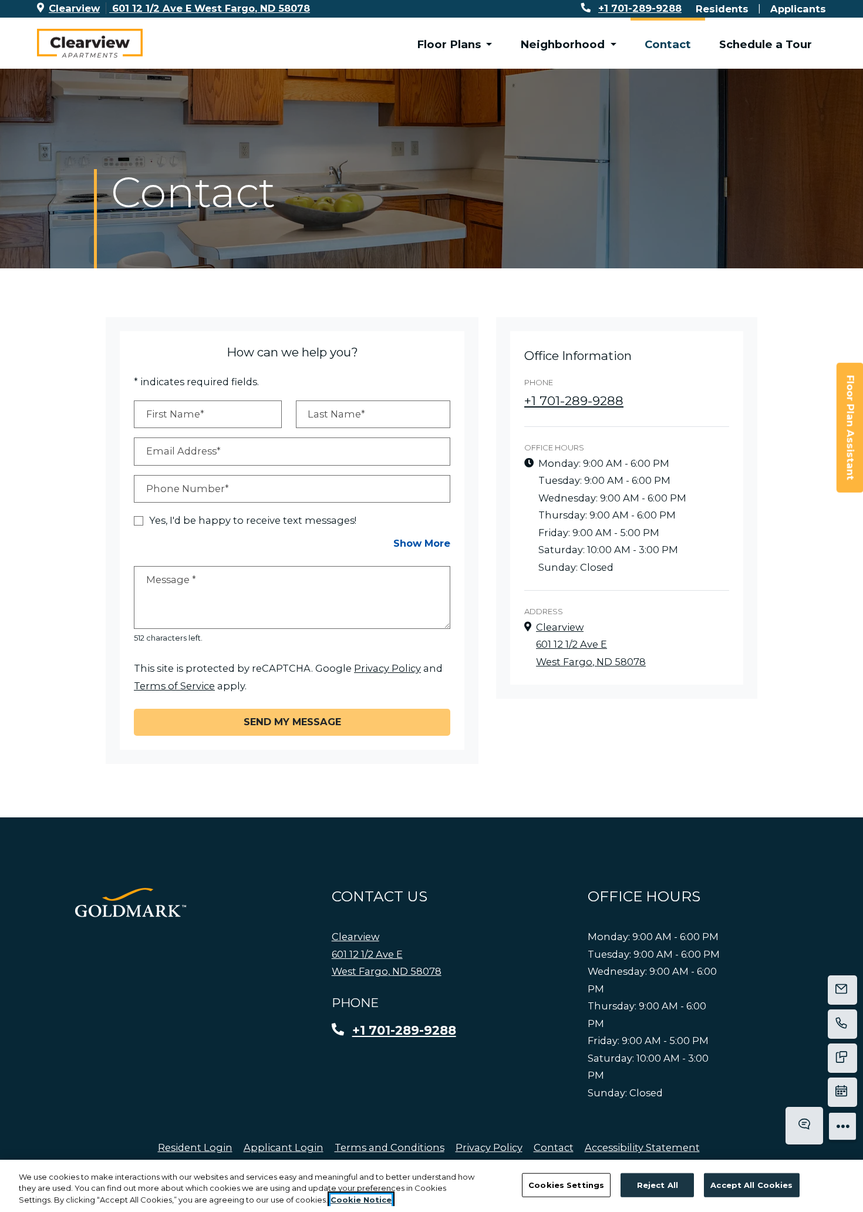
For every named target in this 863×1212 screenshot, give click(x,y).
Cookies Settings (566, 1184)
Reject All (657, 1184)
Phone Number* (187, 488)
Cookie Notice (361, 1199)
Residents (722, 8)
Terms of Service (174, 685)
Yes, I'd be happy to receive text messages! (252, 520)
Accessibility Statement (642, 1147)
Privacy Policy (387, 668)
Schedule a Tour (765, 44)
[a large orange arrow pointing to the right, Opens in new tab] (130, 902)
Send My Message (292, 722)
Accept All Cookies (751, 1184)
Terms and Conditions (389, 1147)
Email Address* (183, 451)
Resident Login (195, 1147)
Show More (421, 543)
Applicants (798, 8)
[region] (431, 1186)
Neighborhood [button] (564, 44)
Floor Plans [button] (450, 44)
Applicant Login (283, 1147)
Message (171, 579)
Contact (668, 44)
